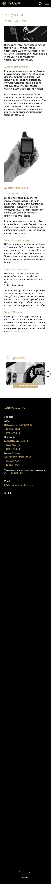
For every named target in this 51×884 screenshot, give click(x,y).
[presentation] (48, 374)
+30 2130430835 (12, 429)
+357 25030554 (11, 461)
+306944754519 (12, 433)
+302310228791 (12, 445)
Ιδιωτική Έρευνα (27, 385)
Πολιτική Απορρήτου (24, 872)
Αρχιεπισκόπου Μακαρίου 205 (18, 457)
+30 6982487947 (12, 465)
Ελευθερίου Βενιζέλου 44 (16, 441)
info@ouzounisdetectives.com (18, 485)
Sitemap (25, 877)
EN (27, 881)
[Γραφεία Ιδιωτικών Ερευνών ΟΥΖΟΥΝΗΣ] (11, 6)
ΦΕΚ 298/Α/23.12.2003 (19, 331)
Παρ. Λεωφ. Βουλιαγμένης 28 (18, 425)
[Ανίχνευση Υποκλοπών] (25, 41)
